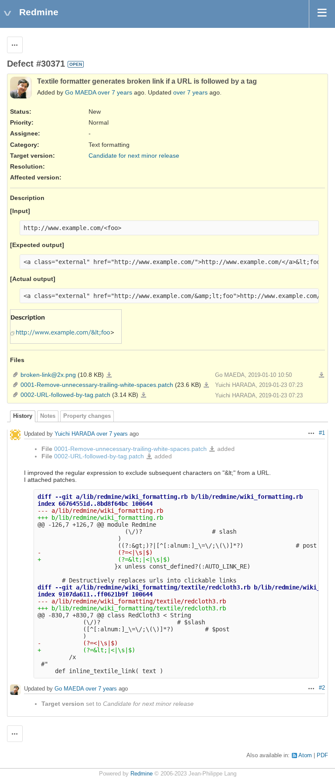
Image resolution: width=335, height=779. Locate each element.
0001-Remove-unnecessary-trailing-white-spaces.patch (97, 384)
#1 (322, 433)
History (22, 416)
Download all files (321, 375)
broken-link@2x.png (48, 374)
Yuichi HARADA (75, 433)
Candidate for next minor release (134, 155)
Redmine (141, 774)
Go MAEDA (80, 92)
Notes (47, 416)
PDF (322, 755)
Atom (305, 755)
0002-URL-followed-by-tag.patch (65, 394)
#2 (322, 688)
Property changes (87, 416)
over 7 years (115, 92)
